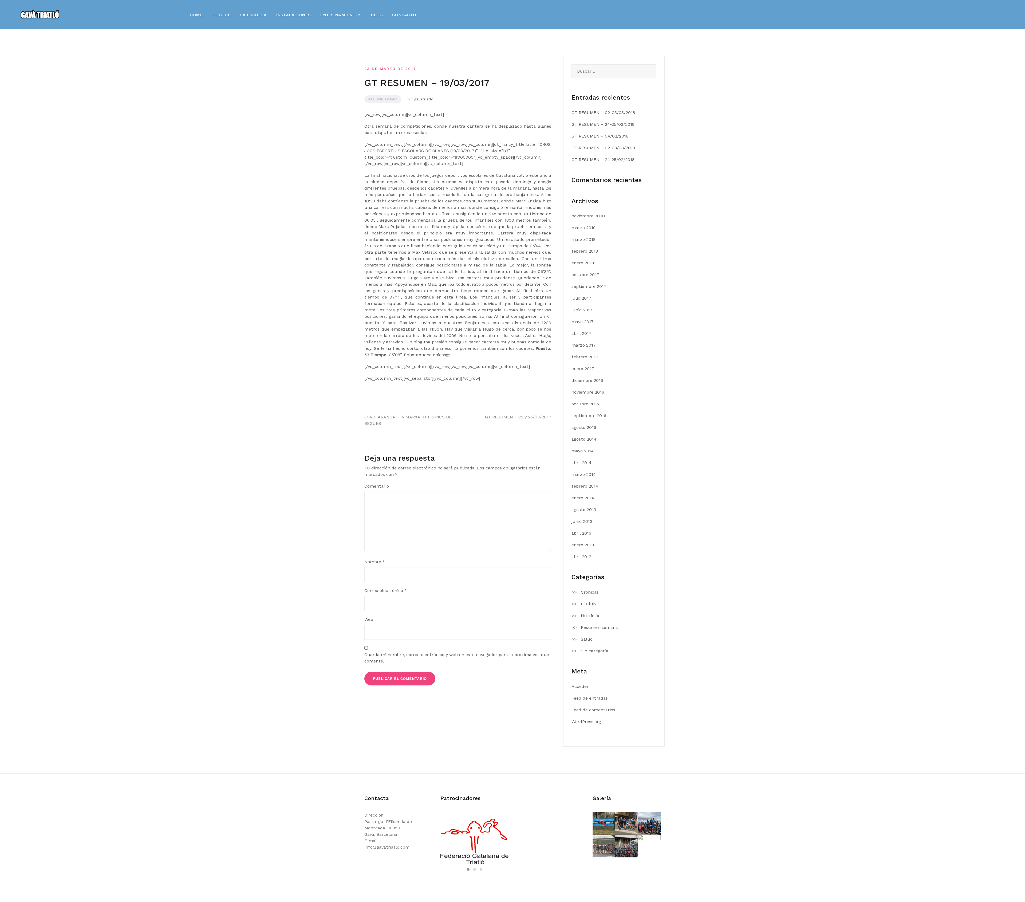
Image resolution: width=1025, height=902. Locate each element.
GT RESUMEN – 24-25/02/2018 (602, 124)
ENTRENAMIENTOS (340, 14)
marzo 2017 (583, 345)
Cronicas (590, 592)
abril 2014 (581, 462)
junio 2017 (582, 309)
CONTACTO (404, 14)
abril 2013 (581, 533)
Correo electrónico (385, 590)
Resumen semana (382, 99)
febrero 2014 (584, 486)
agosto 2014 (583, 439)
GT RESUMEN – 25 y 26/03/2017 (518, 416)
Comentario (376, 486)
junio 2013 (581, 521)
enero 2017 (582, 368)
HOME (196, 14)
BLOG (377, 14)
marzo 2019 (583, 227)
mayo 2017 (582, 321)
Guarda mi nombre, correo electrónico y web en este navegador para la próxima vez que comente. (456, 658)
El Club (588, 603)
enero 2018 (582, 262)
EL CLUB (221, 14)
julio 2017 (581, 298)
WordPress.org (586, 721)
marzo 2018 (583, 239)
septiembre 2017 (588, 286)
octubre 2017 (585, 274)
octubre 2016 (585, 403)
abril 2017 (581, 333)
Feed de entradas (589, 698)
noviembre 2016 (587, 392)
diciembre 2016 (587, 380)
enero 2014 (582, 497)
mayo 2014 (582, 450)
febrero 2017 (584, 356)
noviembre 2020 (588, 215)
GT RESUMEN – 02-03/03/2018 (603, 112)
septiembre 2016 (588, 415)
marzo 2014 (583, 474)
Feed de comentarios (593, 709)
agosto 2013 (583, 509)
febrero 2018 (584, 251)
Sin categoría (594, 650)
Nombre (374, 561)
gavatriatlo (423, 99)
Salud (587, 639)
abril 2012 (581, 556)
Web (368, 619)
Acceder (580, 686)
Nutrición (591, 615)
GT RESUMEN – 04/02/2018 (599, 136)
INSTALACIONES (293, 14)
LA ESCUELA (253, 14)
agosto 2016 (583, 427)
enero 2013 (582, 544)
